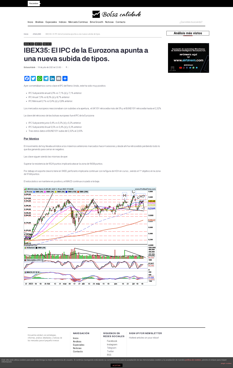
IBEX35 (38, 44)
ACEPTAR (116, 365)
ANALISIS (37, 34)
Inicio (26, 34)
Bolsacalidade (29, 67)
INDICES (47, 44)
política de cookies (193, 360)
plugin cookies (226, 363)
